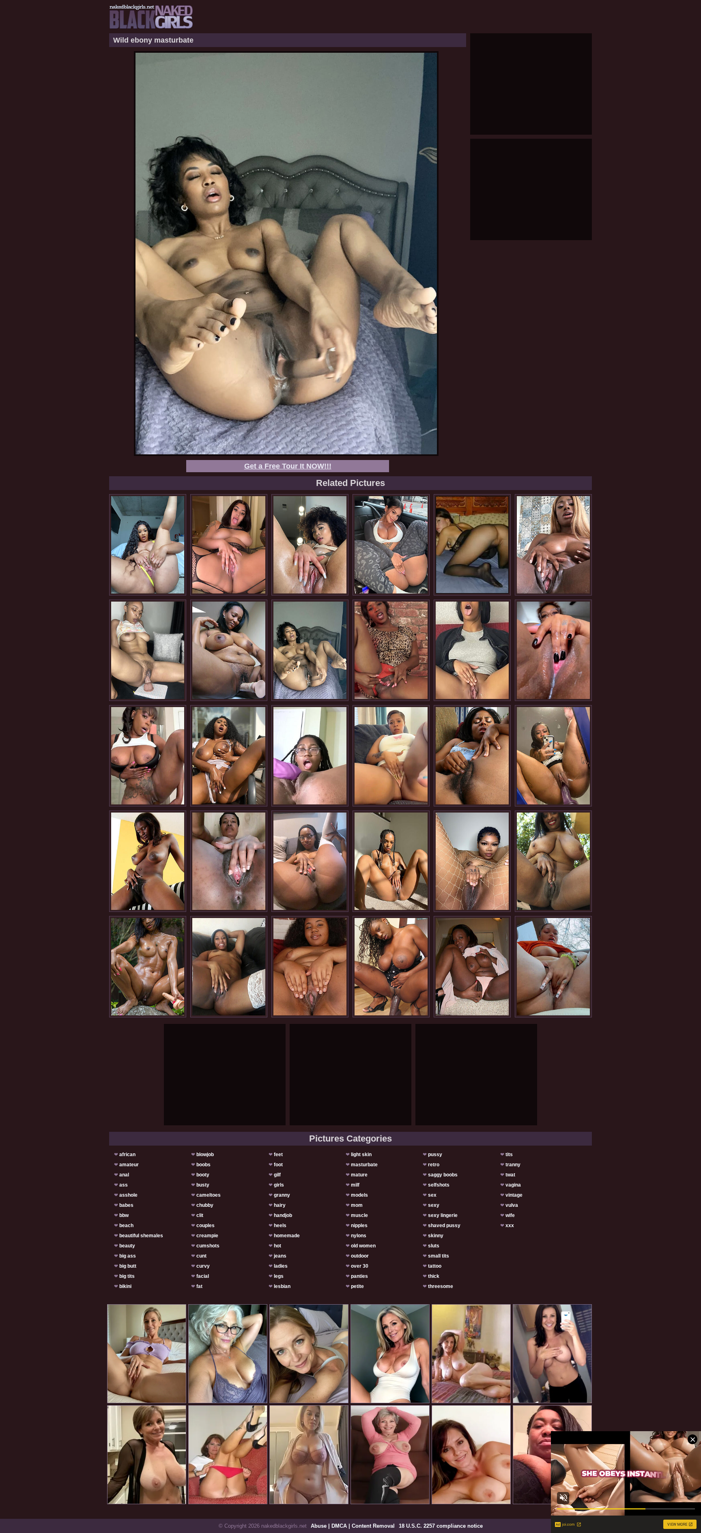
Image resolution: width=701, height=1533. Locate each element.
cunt (201, 1256)
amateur (129, 1164)
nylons (358, 1235)
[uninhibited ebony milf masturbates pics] (309, 966)
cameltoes (208, 1195)
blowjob (205, 1154)
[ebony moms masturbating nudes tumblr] (391, 544)
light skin (361, 1154)
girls (279, 1185)
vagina (513, 1185)
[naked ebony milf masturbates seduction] (553, 861)
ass (123, 1185)
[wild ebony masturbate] (309, 650)
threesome (440, 1286)
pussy (435, 1154)
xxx (509, 1225)
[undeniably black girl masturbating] (228, 755)
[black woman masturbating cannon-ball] (391, 755)
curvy (203, 1266)
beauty (127, 1246)
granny (282, 1195)
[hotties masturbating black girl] (309, 544)
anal (124, 1175)
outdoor (360, 1256)
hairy (280, 1205)
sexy (433, 1205)
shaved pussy (444, 1225)
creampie (207, 1235)
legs (279, 1276)
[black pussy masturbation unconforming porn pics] (228, 544)
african (127, 1154)
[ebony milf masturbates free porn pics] (553, 755)
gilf (277, 1175)
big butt (127, 1266)
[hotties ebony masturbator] (309, 861)
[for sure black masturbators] (553, 650)
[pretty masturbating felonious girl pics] (228, 861)
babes (126, 1205)
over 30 (359, 1266)
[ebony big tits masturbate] (147, 755)
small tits (438, 1256)
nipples (359, 1225)
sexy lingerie (443, 1215)
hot (277, 1246)
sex (432, 1195)
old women (363, 1246)
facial (202, 1276)
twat (510, 1175)
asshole (128, 1195)
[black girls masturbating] (391, 966)
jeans (280, 1256)
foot (278, 1164)
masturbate (364, 1164)
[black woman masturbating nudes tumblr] (553, 544)
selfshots (438, 1185)
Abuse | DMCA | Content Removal (353, 1526)
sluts (433, 1246)
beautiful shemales (141, 1235)
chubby (204, 1205)
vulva (511, 1205)
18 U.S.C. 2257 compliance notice (441, 1526)
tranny (512, 1164)
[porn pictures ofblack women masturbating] (309, 755)
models (359, 1195)
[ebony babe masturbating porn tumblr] (147, 966)
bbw (124, 1215)
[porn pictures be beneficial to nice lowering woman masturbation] (228, 650)
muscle (359, 1215)
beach (126, 1225)
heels (280, 1225)
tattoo (434, 1266)
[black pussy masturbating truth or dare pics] (391, 861)
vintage (514, 1195)
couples (205, 1225)
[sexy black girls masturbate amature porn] (472, 650)
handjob (283, 1215)
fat (199, 1286)
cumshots (207, 1246)
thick (433, 1276)
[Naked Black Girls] (151, 16)
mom (357, 1205)
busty (202, 1185)
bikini (125, 1286)
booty (202, 1175)
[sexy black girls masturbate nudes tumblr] (472, 966)
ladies (281, 1266)
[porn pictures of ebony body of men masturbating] (147, 861)
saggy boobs (443, 1175)
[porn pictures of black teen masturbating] (147, 544)
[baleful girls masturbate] (472, 755)
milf (355, 1185)
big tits (127, 1276)
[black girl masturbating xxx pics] (472, 861)
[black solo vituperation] (147, 650)
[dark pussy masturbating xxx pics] (553, 966)
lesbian (282, 1286)
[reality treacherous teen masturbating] (391, 650)
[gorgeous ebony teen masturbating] (228, 966)
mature (359, 1175)
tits (509, 1154)
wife (510, 1215)
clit (199, 1215)
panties (359, 1276)
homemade (287, 1235)
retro (433, 1164)
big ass (127, 1256)
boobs (203, 1164)
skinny (435, 1235)
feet (278, 1154)
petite (357, 1286)
